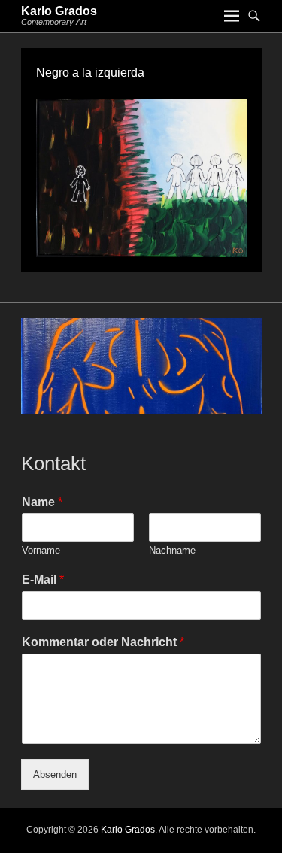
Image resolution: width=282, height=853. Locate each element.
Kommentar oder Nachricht (103, 642)
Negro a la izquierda (90, 72)
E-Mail (43, 579)
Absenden (55, 774)
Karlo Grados (59, 11)
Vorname (41, 550)
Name (42, 502)
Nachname (172, 550)
